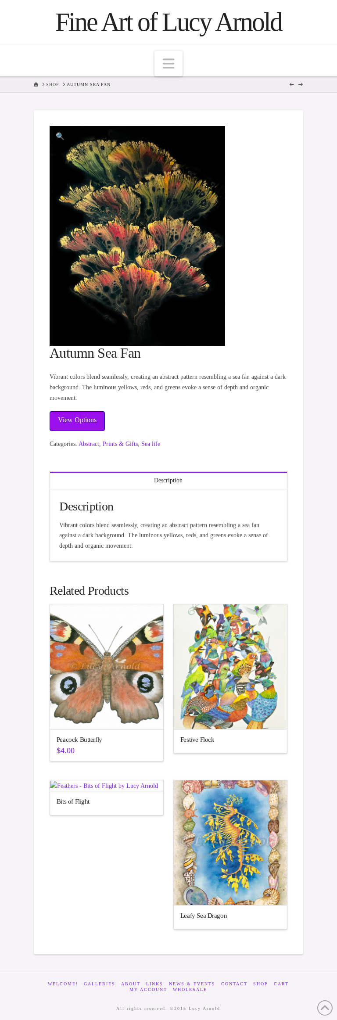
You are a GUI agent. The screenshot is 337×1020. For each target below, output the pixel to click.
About (130, 983)
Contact (234, 983)
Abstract (89, 444)
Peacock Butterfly (79, 739)
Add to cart (110, 714)
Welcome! (63, 983)
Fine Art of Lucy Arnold (168, 22)
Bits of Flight (73, 801)
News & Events (192, 983)
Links (154, 983)
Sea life (150, 444)
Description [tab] (168, 480)
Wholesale (190, 989)
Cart (281, 983)
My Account (148, 989)
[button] (168, 63)
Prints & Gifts (120, 444)
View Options (77, 420)
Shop (260, 983)
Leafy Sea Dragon (203, 915)
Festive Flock (197, 739)
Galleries (99, 983)
